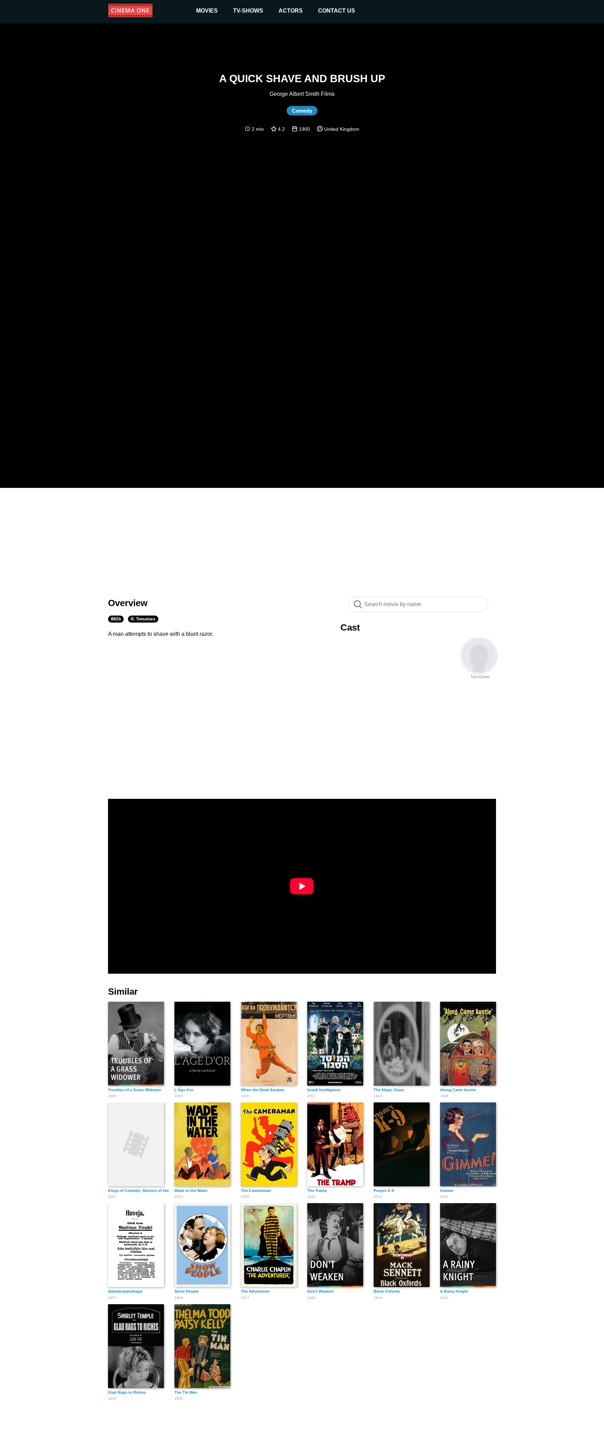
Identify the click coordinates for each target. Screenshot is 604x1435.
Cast (350, 627)
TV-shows (248, 11)
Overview (128, 603)
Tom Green (480, 677)
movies (207, 11)
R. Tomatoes (143, 619)
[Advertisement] (302, 539)
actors (291, 11)
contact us (336, 11)
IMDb (116, 619)
